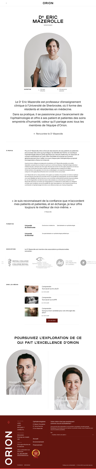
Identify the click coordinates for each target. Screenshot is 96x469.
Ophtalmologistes (39, 421)
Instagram (27, 465)
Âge (51, 432)
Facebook (20, 465)
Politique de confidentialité (69, 465)
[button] (52, 321)
